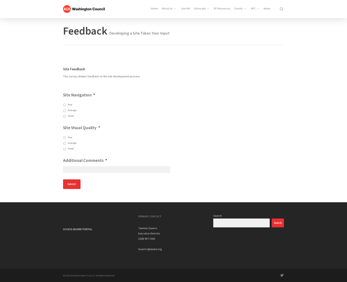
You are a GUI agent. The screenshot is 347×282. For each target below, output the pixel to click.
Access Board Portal (77, 229)
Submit (71, 184)
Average (72, 110)
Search (217, 216)
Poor (70, 104)
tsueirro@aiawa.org (150, 249)
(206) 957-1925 (146, 239)
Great (71, 116)
